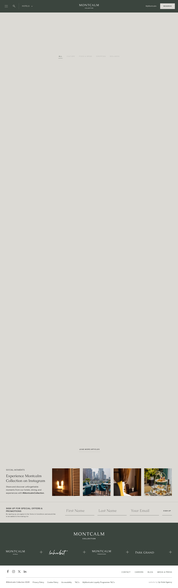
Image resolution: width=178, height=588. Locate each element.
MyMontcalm (151, 6)
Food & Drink (85, 56)
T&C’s (77, 582)
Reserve (167, 6)
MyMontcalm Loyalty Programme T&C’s (98, 582)
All (60, 56)
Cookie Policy (52, 582)
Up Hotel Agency (160, 582)
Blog (150, 572)
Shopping (101, 56)
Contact (126, 572)
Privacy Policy (38, 582)
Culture (71, 56)
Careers (139, 572)
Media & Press (164, 572)
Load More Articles (89, 449)
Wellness (115, 56)
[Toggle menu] (6, 6)
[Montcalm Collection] (89, 6)
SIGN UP (167, 511)
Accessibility (66, 582)
